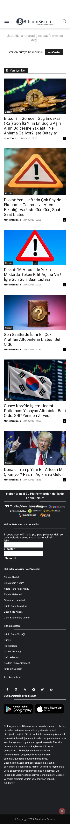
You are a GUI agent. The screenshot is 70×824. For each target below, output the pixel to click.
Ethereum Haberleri (14, 600)
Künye (7, 640)
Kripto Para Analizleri (15, 606)
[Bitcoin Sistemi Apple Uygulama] (50, 713)
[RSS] (24, 689)
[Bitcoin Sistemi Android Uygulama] (19, 713)
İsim (6, 540)
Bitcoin (8, 111)
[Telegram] (33, 689)
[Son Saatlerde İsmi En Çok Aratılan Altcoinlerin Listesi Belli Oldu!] (35, 312)
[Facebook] (7, 689)
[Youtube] (51, 689)
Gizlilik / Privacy (13, 651)
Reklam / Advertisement (17, 662)
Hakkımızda (10, 645)
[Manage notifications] (62, 811)
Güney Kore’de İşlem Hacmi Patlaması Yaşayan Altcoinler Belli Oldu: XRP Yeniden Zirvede (35, 411)
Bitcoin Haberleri (13, 594)
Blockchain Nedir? (14, 582)
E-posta (10, 549)
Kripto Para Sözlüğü (14, 634)
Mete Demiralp (12, 219)
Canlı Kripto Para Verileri (17, 617)
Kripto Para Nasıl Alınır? (16, 588)
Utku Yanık (10, 138)
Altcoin (8, 193)
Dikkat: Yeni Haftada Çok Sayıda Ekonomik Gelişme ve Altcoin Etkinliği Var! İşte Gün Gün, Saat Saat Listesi (32, 207)
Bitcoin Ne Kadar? (13, 611)
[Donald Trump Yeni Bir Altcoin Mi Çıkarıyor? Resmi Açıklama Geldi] (35, 448)
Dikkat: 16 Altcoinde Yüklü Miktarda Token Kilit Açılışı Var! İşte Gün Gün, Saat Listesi (32, 274)
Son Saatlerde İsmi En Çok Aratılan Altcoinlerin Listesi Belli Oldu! (33, 339)
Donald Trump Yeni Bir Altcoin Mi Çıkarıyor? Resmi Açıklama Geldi (34, 472)
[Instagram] (16, 689)
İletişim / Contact (13, 668)
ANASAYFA (54, 52)
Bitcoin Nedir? (11, 577)
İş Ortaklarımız (11, 657)
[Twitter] (42, 689)
